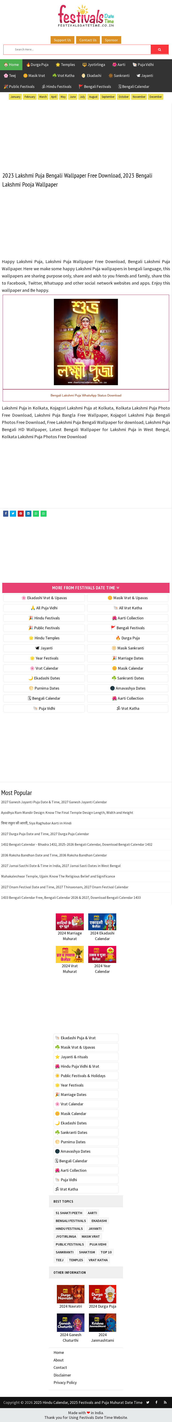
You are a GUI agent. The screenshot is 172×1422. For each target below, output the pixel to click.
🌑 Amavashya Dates (128, 688)
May (63, 97)
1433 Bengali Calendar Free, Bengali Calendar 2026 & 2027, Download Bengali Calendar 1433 (71, 897)
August (93, 97)
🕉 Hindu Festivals (56, 86)
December (156, 97)
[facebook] (156, 1402)
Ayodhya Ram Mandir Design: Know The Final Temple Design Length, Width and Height (67, 812)
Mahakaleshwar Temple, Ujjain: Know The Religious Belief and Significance (58, 876)
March (43, 97)
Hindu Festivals (69, 1227)
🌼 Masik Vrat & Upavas (128, 597)
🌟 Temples (65, 64)
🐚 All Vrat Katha (127, 607)
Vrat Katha (98, 1259)
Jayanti (94, 1227)
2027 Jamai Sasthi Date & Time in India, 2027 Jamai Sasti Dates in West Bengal (61, 865)
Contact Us (88, 40)
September (108, 97)
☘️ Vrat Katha (63, 75)
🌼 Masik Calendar (127, 668)
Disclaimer (62, 1375)
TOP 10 (106, 1251)
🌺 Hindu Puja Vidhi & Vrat (77, 1066)
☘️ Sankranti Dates (128, 678)
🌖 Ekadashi (91, 75)
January (15, 97)
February (30, 97)
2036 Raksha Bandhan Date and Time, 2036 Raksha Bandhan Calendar (54, 855)
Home (59, 1352)
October (124, 97)
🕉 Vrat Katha (127, 708)
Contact (60, 1367)
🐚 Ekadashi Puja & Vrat (75, 1037)
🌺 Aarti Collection (128, 618)
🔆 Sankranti (118, 75)
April (53, 97)
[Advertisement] (86, 135)
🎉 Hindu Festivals (44, 618)
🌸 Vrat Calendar (44, 668)
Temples (76, 1259)
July (82, 97)
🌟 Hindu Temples (44, 637)
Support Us (62, 40)
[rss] (165, 1402)
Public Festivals (70, 1243)
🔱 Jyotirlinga (93, 64)
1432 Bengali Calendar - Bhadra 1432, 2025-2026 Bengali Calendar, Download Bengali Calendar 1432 (76, 844)
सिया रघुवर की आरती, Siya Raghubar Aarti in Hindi (36, 823)
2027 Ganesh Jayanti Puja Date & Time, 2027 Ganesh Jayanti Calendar (54, 802)
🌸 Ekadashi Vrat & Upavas (44, 597)
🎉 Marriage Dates (128, 658)
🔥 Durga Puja (128, 637)
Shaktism (87, 1251)
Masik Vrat (91, 1235)
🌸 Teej (10, 75)
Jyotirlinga (66, 1235)
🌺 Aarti (118, 64)
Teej (59, 1259)
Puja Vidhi (98, 1243)
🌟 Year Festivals (44, 658)
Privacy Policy (65, 1382)
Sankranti (64, 1251)
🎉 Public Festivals (19, 86)
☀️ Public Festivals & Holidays (80, 1075)
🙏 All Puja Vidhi (44, 607)
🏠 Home (11, 64)
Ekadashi (99, 1219)
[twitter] (147, 1402)
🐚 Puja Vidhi (143, 64)
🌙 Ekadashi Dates (44, 678)
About (59, 1360)
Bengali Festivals (71, 1219)
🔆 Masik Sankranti (128, 648)
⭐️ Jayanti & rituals (71, 1056)
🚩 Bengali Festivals (95, 86)
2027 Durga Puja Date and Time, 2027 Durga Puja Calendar (45, 834)
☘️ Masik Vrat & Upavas (75, 1047)
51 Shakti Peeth (69, 1212)
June (73, 97)
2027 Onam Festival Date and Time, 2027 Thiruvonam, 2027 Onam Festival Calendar (64, 887)
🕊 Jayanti (145, 75)
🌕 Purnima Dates (44, 688)
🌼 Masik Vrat (34, 75)
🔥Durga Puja (37, 64)
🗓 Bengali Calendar (133, 86)
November (139, 97)
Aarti (92, 1212)
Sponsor (111, 40)
